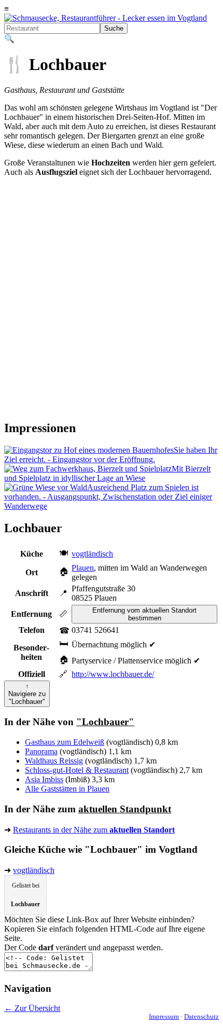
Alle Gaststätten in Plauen (67, 788)
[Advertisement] (111, 299)
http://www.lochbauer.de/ (113, 674)
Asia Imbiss (44, 779)
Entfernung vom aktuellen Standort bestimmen (144, 614)
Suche (113, 28)
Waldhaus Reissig (54, 760)
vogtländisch (92, 553)
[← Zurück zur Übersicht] (105, 17)
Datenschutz (201, 1016)
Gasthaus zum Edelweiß (64, 742)
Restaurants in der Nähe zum (94, 829)
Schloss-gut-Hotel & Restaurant (77, 770)
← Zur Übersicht (32, 1008)
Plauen (83, 567)
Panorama (41, 751)
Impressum (164, 1016)
